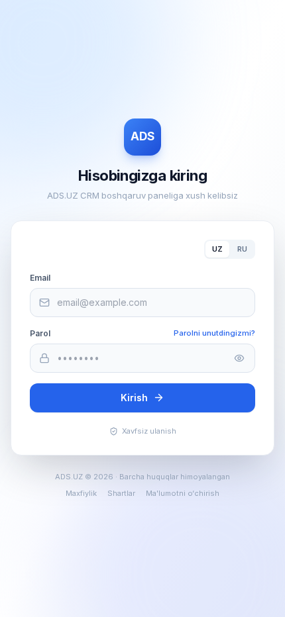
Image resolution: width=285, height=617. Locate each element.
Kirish (134, 397)
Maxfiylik (81, 493)
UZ (217, 249)
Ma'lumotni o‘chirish (182, 493)
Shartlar (121, 493)
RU (242, 249)
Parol (40, 333)
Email (40, 278)
